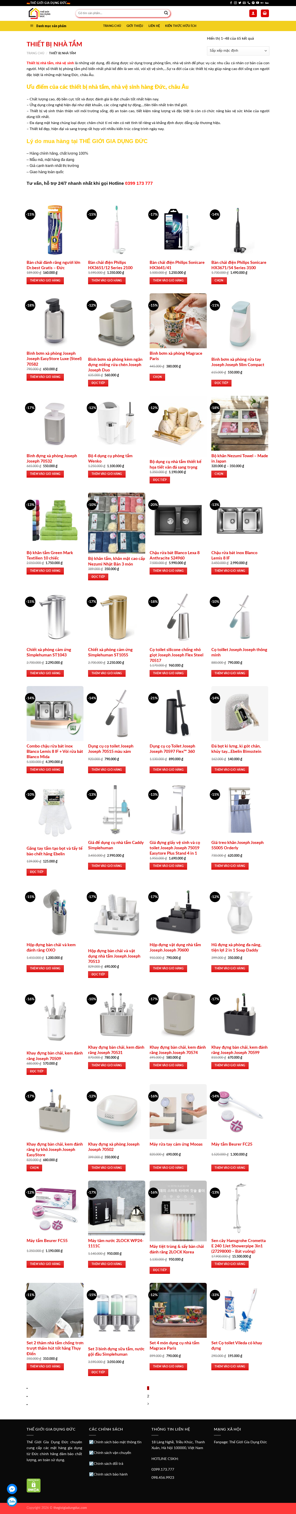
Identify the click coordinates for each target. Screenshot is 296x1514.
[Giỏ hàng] (265, 13)
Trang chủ (35, 53)
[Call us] (248, 3)
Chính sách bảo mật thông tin (118, 1442)
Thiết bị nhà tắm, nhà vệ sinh (50, 63)
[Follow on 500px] (266, 3)
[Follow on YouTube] (257, 3)
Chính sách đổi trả (108, 1464)
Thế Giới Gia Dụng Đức (248, 1442)
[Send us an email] (244, 3)
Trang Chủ (112, 26)
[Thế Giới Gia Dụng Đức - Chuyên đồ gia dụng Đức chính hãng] (48, 13)
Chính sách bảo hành (111, 1474)
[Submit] (166, 13)
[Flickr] (262, 3)
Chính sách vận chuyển (112, 1453)
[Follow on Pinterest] (253, 3)
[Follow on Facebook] (231, 3)
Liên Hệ (154, 26)
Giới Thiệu (134, 26)
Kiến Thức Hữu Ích (180, 26)
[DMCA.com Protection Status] (34, 1485)
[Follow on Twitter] (239, 3)
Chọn (219, 280)
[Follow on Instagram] (235, 3)
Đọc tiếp (98, 383)
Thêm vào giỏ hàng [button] (45, 280)
